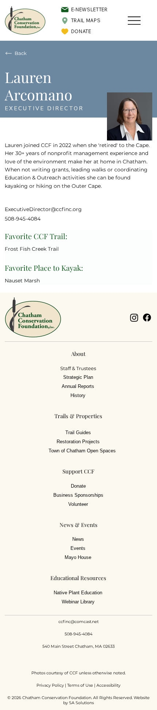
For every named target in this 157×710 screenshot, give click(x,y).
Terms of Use (80, 685)
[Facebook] (147, 317)
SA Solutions (81, 702)
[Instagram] (134, 317)
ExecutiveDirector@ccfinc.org (43, 209)
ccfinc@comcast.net (78, 621)
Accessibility (108, 685)
